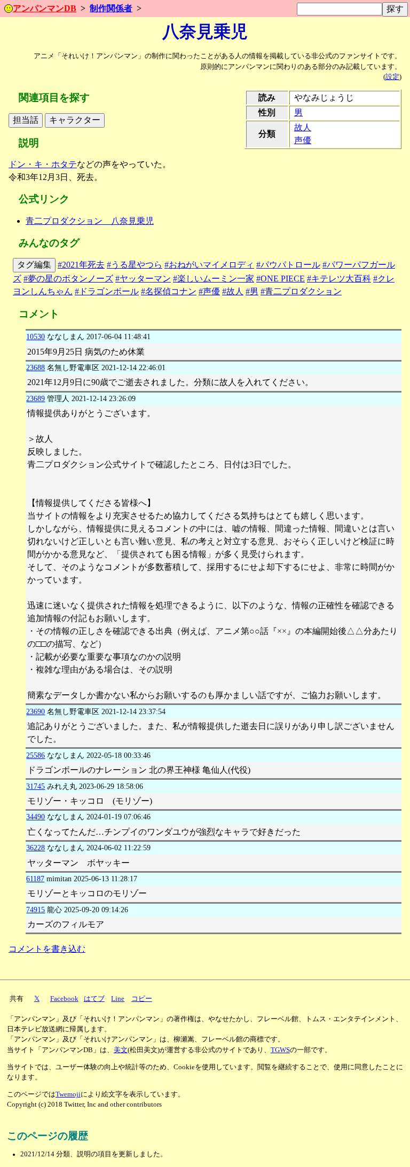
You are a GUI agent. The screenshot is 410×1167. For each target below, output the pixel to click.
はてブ (94, 998)
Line (117, 998)
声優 (302, 140)
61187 (35, 878)
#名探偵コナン (168, 291)
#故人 (232, 291)
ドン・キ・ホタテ (43, 164)
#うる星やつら (134, 264)
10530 (35, 336)
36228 (35, 847)
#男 (252, 291)
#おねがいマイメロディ (209, 264)
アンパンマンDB (44, 8)
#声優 (209, 291)
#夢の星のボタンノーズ (68, 278)
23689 (35, 398)
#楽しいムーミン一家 (213, 278)
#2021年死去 (81, 264)
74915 (35, 909)
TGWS (280, 1050)
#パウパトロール (288, 264)
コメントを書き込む (47, 948)
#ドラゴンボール (107, 291)
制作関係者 (111, 8)
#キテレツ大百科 (339, 278)
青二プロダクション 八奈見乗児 (90, 220)
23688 (35, 367)
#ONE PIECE (280, 278)
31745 (35, 786)
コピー (141, 998)
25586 (35, 755)
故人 (302, 127)
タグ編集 (34, 264)
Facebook (64, 998)
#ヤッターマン (143, 278)
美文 (121, 1050)
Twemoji (68, 1094)
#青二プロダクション (301, 291)
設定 (392, 77)
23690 (35, 711)
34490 (35, 816)
